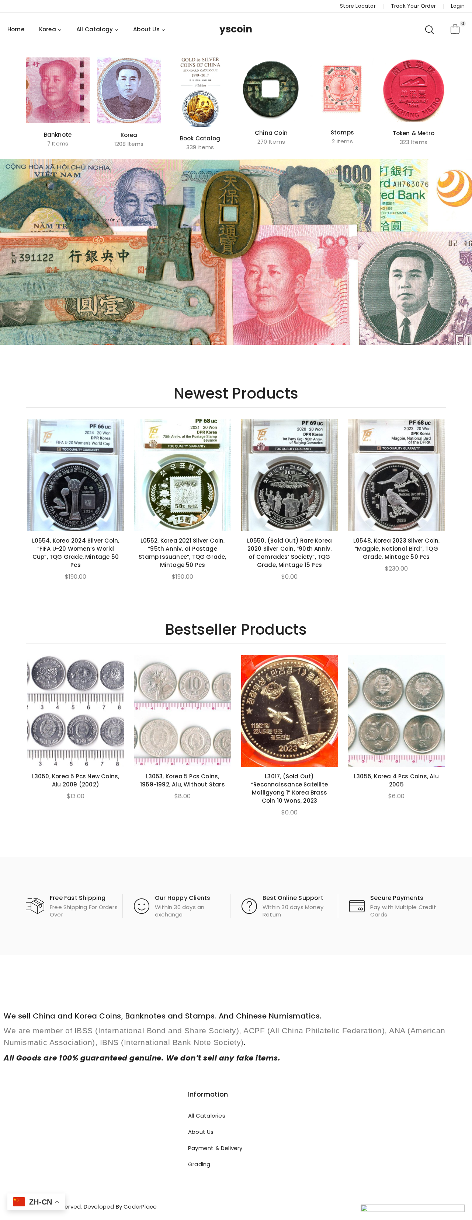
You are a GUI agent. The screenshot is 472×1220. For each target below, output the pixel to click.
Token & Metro (414, 133)
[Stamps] (342, 89)
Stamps (342, 132)
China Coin (271, 133)
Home (15, 29)
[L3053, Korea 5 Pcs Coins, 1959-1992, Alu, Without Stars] (182, 711)
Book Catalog (200, 138)
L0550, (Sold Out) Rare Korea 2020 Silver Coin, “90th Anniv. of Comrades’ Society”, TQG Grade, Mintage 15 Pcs (289, 553)
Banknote (58, 135)
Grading (199, 1164)
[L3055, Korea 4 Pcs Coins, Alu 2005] (396, 711)
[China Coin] (271, 89)
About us (201, 1132)
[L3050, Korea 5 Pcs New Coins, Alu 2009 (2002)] (75, 711)
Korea (129, 135)
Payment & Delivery (215, 1148)
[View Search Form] (430, 29)
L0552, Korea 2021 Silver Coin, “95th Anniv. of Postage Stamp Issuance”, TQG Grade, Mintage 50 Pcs (182, 553)
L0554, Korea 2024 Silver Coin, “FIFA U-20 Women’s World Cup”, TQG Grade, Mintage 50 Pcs (75, 553)
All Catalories (206, 1115)
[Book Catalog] (200, 92)
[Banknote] (58, 90)
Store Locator (358, 6)
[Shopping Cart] (455, 29)
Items (57, 143)
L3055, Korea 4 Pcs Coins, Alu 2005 (396, 780)
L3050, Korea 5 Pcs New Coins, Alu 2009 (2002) (75, 780)
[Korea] (129, 90)
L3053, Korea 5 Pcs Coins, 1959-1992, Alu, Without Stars (182, 780)
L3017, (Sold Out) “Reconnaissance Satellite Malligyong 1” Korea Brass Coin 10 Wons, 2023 (289, 788)
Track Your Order (413, 6)
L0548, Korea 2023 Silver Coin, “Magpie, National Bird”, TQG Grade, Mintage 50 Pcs (396, 549)
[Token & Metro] (413, 89)
